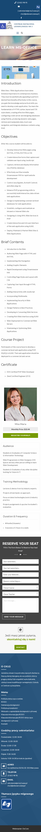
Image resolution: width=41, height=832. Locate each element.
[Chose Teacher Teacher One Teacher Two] (20, 595)
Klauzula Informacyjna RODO (12, 714)
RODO (4, 702)
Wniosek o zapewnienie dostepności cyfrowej (19, 711)
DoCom (26, 828)
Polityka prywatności (9, 708)
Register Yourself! (20, 435)
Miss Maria (20, 424)
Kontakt (20, 647)
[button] (3, 26)
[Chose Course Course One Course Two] (20, 588)
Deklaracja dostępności (10, 705)
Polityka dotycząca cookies (12, 699)
